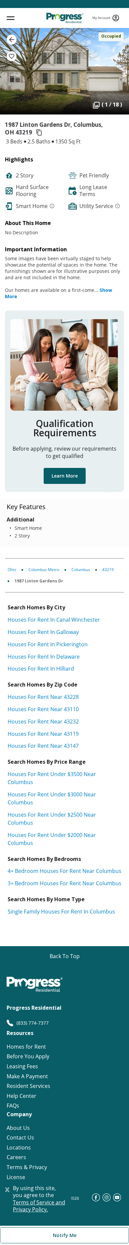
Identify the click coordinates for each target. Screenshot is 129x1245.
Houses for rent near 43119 (43, 733)
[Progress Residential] (65, 18)
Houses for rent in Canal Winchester (54, 619)
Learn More (65, 476)
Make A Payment (27, 1076)
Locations (19, 1147)
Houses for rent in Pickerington (48, 644)
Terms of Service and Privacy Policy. (39, 1206)
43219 (108, 569)
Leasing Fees (22, 1066)
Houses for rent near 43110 (43, 709)
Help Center (21, 1096)
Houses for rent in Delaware (44, 656)
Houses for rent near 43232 (43, 721)
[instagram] (106, 1199)
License (16, 1177)
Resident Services (28, 1086)
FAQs (13, 1105)
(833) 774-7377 (33, 1023)
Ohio (12, 569)
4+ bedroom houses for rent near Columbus (64, 871)
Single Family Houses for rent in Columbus (61, 911)
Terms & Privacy (27, 1167)
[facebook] (96, 1199)
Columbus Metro (43, 569)
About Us (18, 1128)
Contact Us (20, 1137)
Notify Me (64, 1235)
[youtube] (117, 1199)
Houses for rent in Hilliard (41, 668)
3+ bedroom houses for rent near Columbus (64, 883)
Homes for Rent (26, 1046)
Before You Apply (28, 1056)
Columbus (80, 569)
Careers (16, 1157)
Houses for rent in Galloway (43, 632)
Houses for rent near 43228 (43, 697)
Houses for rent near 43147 (43, 745)
